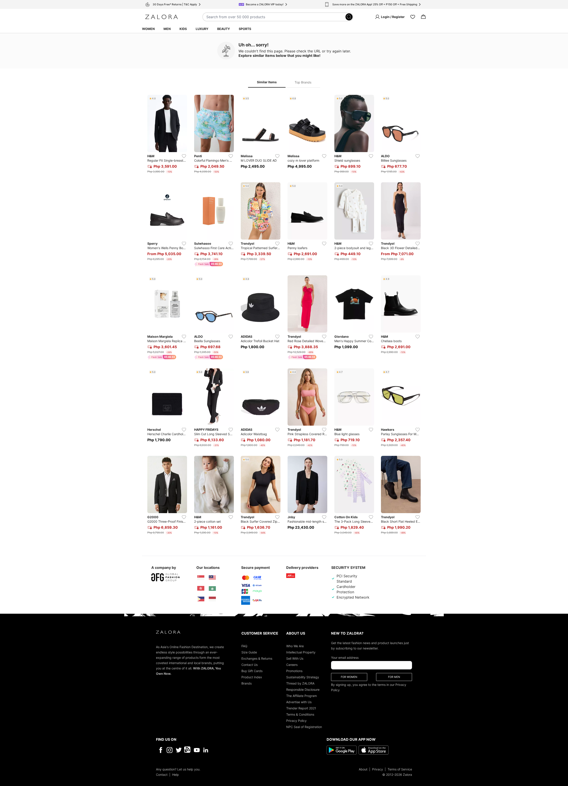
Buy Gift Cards (251, 671)
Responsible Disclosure (303, 689)
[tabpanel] (284, 315)
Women (148, 29)
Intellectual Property (301, 652)
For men (394, 676)
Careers (292, 664)
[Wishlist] (412, 17)
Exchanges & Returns (256, 658)
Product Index (251, 677)
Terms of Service (400, 769)
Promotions (294, 671)
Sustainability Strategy (302, 677)
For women (349, 676)
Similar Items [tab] (267, 82)
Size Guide (249, 652)
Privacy (377, 769)
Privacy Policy (296, 720)
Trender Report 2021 (301, 708)
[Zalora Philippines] (200, 599)
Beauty (223, 29)
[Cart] (423, 17)
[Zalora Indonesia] (212, 599)
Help (175, 774)
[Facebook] (160, 749)
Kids (183, 29)
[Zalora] (161, 17)
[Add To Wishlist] (184, 156)
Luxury (202, 29)
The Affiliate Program (301, 695)
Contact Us (249, 664)
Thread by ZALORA (300, 683)
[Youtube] (196, 749)
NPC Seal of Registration (304, 726)
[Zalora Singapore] (200, 577)
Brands (246, 683)
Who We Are (295, 646)
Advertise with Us (299, 702)
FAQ (244, 646)
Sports (245, 29)
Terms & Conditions (300, 714)
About (363, 769)
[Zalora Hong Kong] (200, 588)
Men (167, 29)
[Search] (349, 16)
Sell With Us (294, 658)
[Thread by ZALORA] (187, 749)
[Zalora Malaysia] (212, 577)
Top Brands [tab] (303, 82)
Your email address (345, 657)
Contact (162, 774)
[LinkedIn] (205, 749)
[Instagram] (169, 749)
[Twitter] (178, 749)
